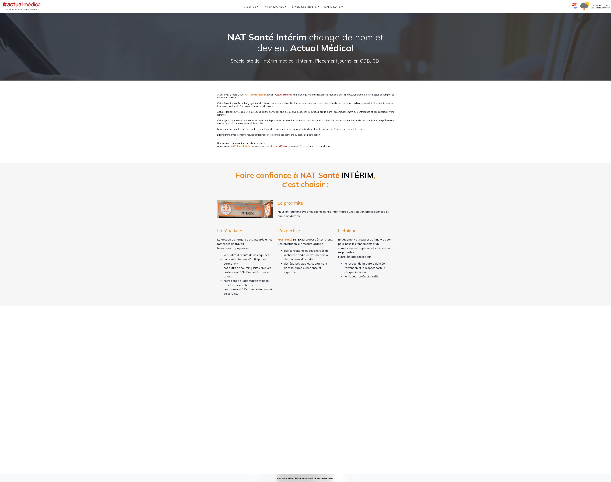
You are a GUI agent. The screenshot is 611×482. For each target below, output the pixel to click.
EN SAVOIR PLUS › (325, 478)
